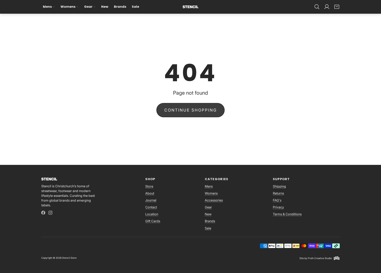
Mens (47, 6)
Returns (278, 193)
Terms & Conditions (287, 214)
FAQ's (277, 200)
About (149, 193)
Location (151, 214)
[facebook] (43, 213)
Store (149, 186)
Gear (88, 6)
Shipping (279, 186)
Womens (68, 6)
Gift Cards (152, 221)
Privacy (278, 207)
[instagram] (50, 213)
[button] (317, 7)
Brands (120, 6)
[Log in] (327, 7)
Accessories (214, 200)
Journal (150, 200)
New (104, 6)
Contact (151, 207)
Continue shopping (190, 110)
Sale (135, 6)
